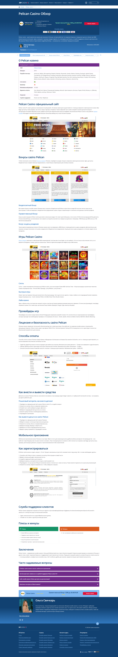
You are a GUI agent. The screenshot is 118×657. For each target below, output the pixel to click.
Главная (22, 7)
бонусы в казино (41, 161)
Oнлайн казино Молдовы (46, 640)
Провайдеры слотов (85, 645)
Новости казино (64, 645)
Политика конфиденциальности (27, 642)
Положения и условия (24, 640)
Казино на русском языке (66, 637)
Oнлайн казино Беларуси (46, 645)
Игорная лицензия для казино (27, 645)
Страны (64, 2)
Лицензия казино (89, 55)
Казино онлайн (34, 2)
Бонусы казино (43, 2)
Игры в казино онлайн (65, 642)
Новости (70, 2)
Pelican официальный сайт (39, 55)
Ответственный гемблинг (25, 647)
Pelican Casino (38, 68)
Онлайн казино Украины (45, 647)
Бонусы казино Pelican (54, 55)
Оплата (51, 2)
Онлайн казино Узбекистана (46, 642)
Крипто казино (84, 635)
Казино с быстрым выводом (87, 640)
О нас (20, 635)
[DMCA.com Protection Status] (96, 652)
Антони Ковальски (32, 50)
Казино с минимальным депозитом (89, 642)
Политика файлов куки (25, 637)
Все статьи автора (24, 616)
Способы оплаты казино (66, 647)
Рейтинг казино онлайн (66, 635)
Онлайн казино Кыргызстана (47, 637)
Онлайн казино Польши (45, 635)
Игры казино (58, 2)
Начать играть (91, 23)
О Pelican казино (25, 55)
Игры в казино (22, 240)
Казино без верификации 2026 (88, 637)
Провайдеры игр (77, 55)
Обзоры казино (29, 7)
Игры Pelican (67, 55)
